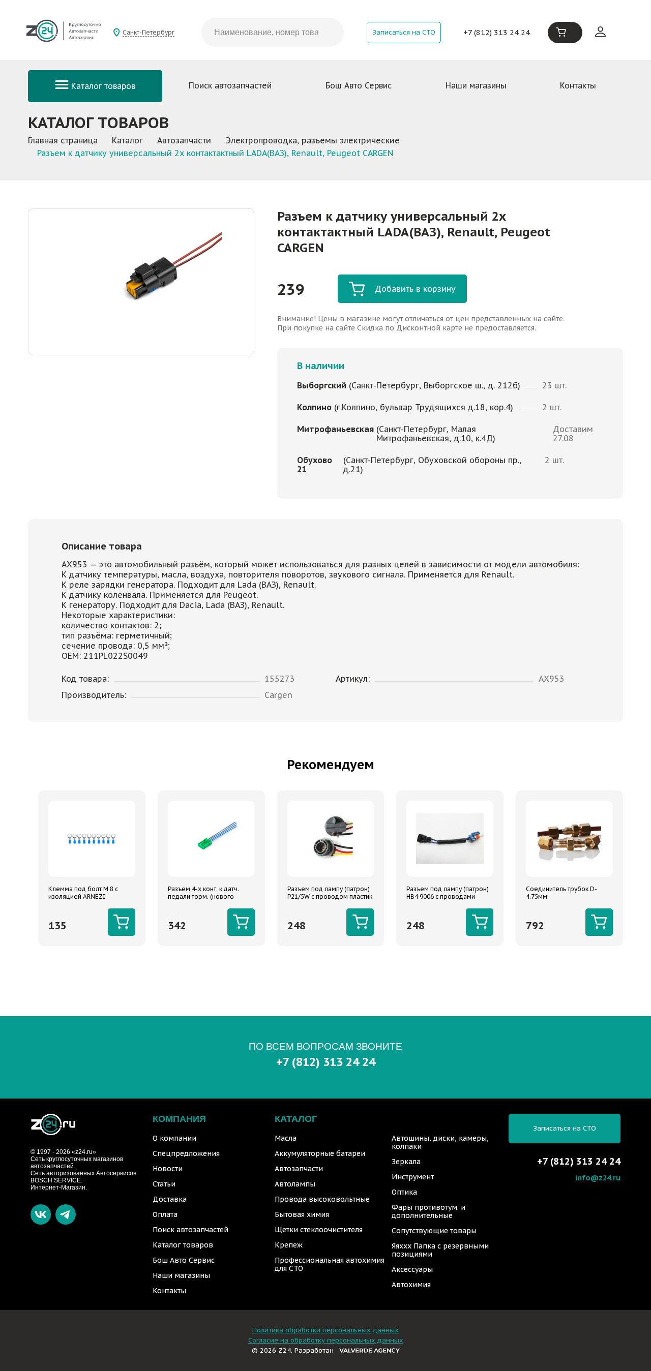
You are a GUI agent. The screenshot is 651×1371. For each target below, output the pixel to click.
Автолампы (295, 1184)
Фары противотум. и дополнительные (428, 1211)
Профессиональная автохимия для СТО (329, 1264)
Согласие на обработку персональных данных (325, 1340)
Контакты (578, 85)
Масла (286, 1138)
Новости (168, 1168)
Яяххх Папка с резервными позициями (440, 1250)
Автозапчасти (299, 1168)
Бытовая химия (302, 1214)
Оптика (404, 1192)
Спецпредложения (186, 1153)
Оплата (165, 1214)
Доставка (170, 1199)
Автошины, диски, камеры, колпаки (440, 1142)
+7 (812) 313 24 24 (496, 32)
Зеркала (406, 1161)
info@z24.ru (597, 1177)
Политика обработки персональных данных (325, 1330)
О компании (174, 1138)
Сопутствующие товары (434, 1230)
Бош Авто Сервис (359, 85)
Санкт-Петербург (148, 32)
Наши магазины (476, 85)
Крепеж (289, 1245)
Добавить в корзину (415, 289)
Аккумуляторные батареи (320, 1153)
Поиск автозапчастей (230, 85)
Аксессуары (412, 1269)
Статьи (164, 1184)
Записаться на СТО (403, 32)
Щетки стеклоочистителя (319, 1229)
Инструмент (413, 1176)
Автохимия (411, 1284)
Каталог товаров (102, 86)
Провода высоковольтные (322, 1199)
